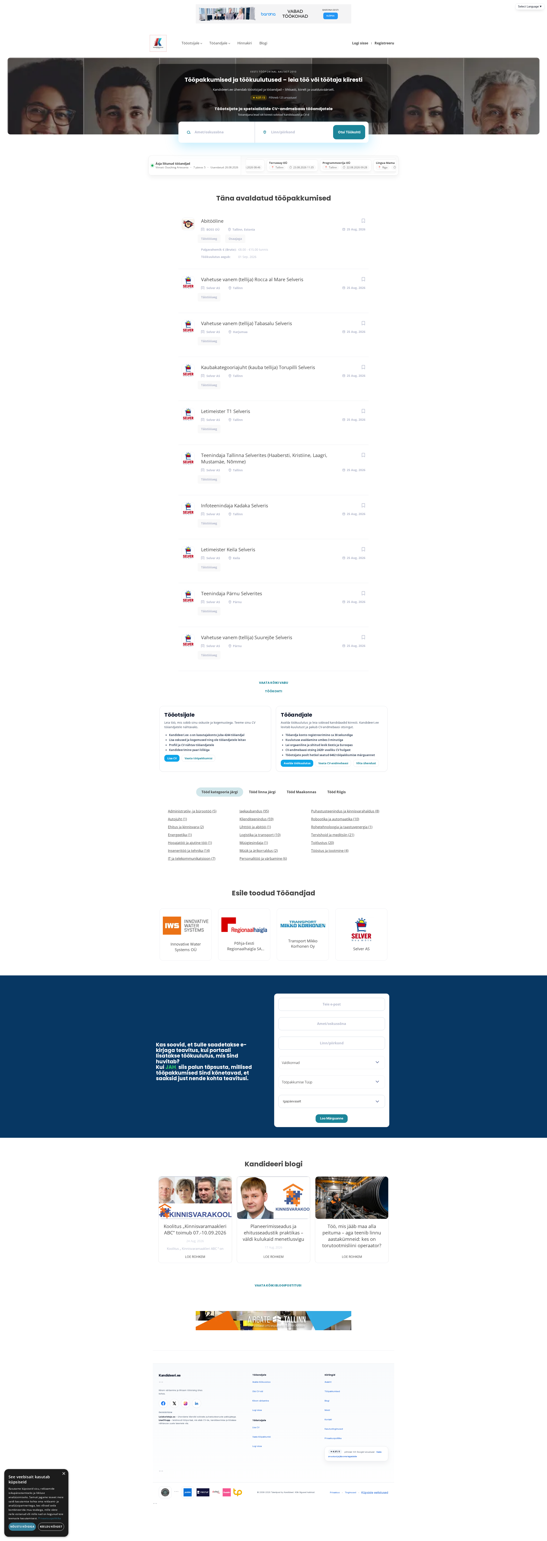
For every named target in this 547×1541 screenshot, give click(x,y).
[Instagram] (185, 1403)
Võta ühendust (366, 763)
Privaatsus (335, 1492)
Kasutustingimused (334, 1429)
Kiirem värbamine (260, 1401)
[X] (174, 1403)
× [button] (63, 1473)
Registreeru (384, 43)
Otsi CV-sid (257, 1391)
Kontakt (328, 1419)
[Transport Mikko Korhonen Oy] (303, 934)
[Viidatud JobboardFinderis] (165, 1492)
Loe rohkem (195, 1256)
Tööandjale (218, 43)
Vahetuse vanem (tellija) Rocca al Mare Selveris (252, 279)
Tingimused (350, 1492)
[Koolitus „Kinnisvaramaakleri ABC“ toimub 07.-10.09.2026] (195, 1198)
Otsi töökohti (349, 132)
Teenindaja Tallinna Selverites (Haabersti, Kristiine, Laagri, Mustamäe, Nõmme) (264, 458)
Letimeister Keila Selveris (228, 549)
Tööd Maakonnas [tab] (301, 792)
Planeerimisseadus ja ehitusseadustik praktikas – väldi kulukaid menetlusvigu (273, 1232)
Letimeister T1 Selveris (225, 411)
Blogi (263, 43)
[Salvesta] (363, 221)
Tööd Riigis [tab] (336, 792)
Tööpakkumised (332, 1391)
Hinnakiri (244, 43)
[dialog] (36, 1503)
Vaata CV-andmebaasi (333, 763)
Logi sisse (360, 43)
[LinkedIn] (196, 1403)
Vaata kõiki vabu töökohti (273, 684)
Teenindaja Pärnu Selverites (231, 593)
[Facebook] (163, 1403)
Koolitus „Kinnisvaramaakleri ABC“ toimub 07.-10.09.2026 (195, 1229)
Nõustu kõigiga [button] (22, 1526)
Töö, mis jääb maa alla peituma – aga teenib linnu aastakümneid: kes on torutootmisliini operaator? (351, 1236)
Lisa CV (172, 758)
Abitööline (212, 221)
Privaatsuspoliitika (333, 1438)
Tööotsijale (190, 43)
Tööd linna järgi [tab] (262, 792)
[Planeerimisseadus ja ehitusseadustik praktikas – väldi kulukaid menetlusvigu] (273, 1198)
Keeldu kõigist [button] (51, 1526)
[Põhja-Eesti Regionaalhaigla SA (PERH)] (244, 934)
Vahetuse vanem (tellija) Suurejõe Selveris (246, 637)
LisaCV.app (164, 1420)
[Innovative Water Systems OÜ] (186, 934)
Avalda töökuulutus (297, 763)
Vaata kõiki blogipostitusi (276, 1285)
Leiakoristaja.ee (167, 1417)
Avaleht (328, 1382)
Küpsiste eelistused (374, 1492)
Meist (327, 1410)
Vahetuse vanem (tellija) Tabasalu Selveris (246, 323)
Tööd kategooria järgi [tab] (219, 792)
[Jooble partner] (187, 1492)
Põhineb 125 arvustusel (275, 97)
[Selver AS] (361, 934)
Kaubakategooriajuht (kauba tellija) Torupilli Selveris (258, 367)
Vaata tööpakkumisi (198, 758)
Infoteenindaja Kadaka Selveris (234, 505)
